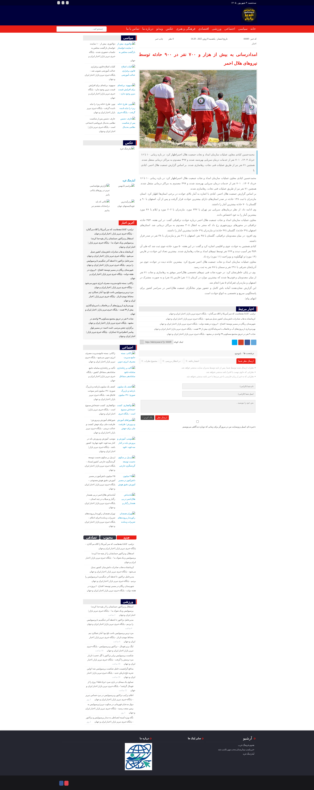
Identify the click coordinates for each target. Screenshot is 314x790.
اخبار (254, 43)
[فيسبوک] (247, 342)
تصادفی (91, 537)
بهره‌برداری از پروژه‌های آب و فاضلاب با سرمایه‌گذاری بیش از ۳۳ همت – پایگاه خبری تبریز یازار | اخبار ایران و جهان (204, 329)
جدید (126, 537)
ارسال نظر (162, 417)
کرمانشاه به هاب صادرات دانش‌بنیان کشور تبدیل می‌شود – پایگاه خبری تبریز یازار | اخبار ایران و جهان (211, 318)
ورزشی (216, 28)
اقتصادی (203, 28)
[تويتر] (234, 342)
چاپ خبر (159, 39)
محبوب (108, 537)
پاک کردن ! (147, 417)
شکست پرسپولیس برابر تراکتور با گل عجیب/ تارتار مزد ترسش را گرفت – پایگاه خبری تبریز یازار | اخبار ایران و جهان (111, 659)
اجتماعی (229, 28)
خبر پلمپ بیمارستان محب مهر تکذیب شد (236, 749)
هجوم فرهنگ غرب (246, 745)
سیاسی (242, 28)
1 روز (89, 699)
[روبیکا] (63, 2)
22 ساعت (123, 690)
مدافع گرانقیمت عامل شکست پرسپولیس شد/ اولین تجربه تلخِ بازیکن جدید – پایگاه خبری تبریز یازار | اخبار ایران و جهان (111, 672)
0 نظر (171, 39)
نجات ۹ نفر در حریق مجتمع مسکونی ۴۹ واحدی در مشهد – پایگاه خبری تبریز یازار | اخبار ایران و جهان (211, 334)
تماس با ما (132, 28)
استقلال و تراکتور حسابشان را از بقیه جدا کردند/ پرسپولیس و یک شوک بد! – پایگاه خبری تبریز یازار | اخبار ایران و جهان (111, 242)
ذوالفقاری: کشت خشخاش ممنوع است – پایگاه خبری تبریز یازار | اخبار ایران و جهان (100, 409)
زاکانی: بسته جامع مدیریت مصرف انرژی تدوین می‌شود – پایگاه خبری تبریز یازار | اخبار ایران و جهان (100, 357)
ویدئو (159, 28)
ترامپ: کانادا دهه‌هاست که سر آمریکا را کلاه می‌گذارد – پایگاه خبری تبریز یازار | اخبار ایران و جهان (212, 313)
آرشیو (247, 738)
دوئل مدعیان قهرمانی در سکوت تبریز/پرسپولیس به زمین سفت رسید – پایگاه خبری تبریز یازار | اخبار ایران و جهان (110, 708)
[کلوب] (66, 783)
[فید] (67, 2)
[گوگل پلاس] (241, 342)
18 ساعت (116, 664)
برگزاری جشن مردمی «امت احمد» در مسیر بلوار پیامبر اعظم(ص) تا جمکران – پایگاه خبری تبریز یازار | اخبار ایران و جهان (110, 332)
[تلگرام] (253, 342)
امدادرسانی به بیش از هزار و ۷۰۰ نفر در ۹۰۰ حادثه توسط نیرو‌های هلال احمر (198, 59)
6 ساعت (117, 641)
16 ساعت (99, 650)
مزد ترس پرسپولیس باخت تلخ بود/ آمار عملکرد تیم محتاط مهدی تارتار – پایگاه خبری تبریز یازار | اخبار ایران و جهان (111, 296)
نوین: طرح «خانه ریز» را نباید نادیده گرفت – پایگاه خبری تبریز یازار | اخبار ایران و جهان (101, 108)
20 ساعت (116, 677)
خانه (253, 28)
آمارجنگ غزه (129, 180)
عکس (169, 28)
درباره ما (147, 28)
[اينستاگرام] (58, 2)
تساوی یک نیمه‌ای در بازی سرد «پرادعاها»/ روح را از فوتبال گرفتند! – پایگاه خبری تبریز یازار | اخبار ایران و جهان (110, 686)
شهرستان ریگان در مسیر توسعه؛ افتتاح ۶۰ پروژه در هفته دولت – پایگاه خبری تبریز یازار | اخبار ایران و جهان (207, 324)
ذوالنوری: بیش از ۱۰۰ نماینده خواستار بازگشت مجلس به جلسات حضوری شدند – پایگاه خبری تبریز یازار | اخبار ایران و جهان (111, 52)
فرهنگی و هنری (185, 28)
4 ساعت (129, 628)
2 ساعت (112, 615)
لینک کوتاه (178, 342)
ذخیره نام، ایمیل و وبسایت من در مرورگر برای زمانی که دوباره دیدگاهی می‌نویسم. (218, 426)
